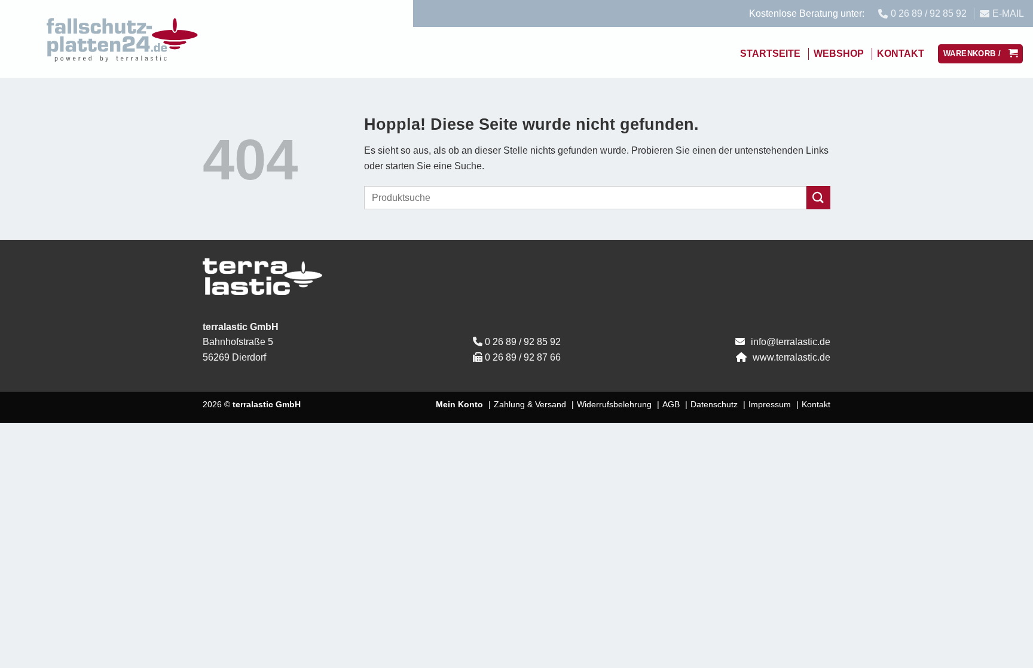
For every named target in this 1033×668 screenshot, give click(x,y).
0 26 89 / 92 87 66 (523, 357)
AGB (671, 404)
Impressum (769, 404)
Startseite (770, 53)
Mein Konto (459, 404)
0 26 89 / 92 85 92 (523, 342)
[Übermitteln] (818, 197)
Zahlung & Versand (530, 404)
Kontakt (900, 53)
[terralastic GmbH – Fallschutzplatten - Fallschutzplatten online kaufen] (122, 39)
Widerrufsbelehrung (614, 404)
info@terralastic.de (790, 342)
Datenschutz (714, 404)
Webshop (839, 53)
